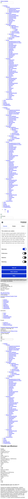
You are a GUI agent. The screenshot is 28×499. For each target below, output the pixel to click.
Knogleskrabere (12, 47)
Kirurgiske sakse (12, 46)
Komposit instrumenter (13, 15)
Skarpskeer (11, 56)
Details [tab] (14, 226)
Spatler (10, 23)
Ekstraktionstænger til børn (14, 41)
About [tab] (22, 226)
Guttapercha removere (13, 64)
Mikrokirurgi (8, 77)
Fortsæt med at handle (5, 332)
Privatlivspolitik (6, 317)
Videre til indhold (4, 1)
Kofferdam (11, 67)
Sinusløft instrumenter (13, 53)
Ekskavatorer (11, 37)
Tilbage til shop (14, 331)
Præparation (8, 24)
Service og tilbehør (15, 32)
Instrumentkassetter (13, 66)
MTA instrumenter (13, 68)
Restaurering (8, 13)
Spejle (10, 90)
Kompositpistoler (12, 16)
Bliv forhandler (6, 104)
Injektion (8, 7)
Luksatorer (11, 48)
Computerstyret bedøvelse (14, 8)
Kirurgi (7, 40)
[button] (4, 209)
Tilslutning (13, 27)
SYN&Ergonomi (7, 105)
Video (4, 100)
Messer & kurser (6, 323)
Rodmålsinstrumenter (13, 72)
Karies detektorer (12, 14)
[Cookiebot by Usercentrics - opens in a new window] (20, 222)
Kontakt (5, 102)
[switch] (24, 253)
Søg (1, 336)
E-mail (2, 283)
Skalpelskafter (12, 54)
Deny (14, 275)
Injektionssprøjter (12, 9)
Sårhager (11, 57)
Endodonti (8, 58)
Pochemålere (11, 95)
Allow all (14, 267)
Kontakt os (5, 322)
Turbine (15, 30)
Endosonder (11, 62)
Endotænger (11, 63)
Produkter (5, 5)
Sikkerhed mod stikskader (14, 10)
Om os (4, 101)
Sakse (10, 86)
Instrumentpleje (9, 99)
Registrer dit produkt (7, 325)
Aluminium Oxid (15, 31)
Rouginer (11, 52)
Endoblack (11, 61)
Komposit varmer (12, 18)
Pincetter (10, 21)
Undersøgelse (9, 91)
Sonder (10, 89)
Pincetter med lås (12, 70)
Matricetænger (12, 20)
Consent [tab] (5, 226)
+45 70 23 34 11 (5, 292)
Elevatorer (11, 43)
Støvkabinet (11, 34)
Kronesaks (11, 19)
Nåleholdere (11, 50)
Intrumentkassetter (13, 45)
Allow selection (14, 271)
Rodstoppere (11, 73)
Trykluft (16, 29)
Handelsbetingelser (7, 316)
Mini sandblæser (12, 25)
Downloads (5, 315)
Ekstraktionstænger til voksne (15, 42)
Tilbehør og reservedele (14, 11)
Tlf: (1, 292)
